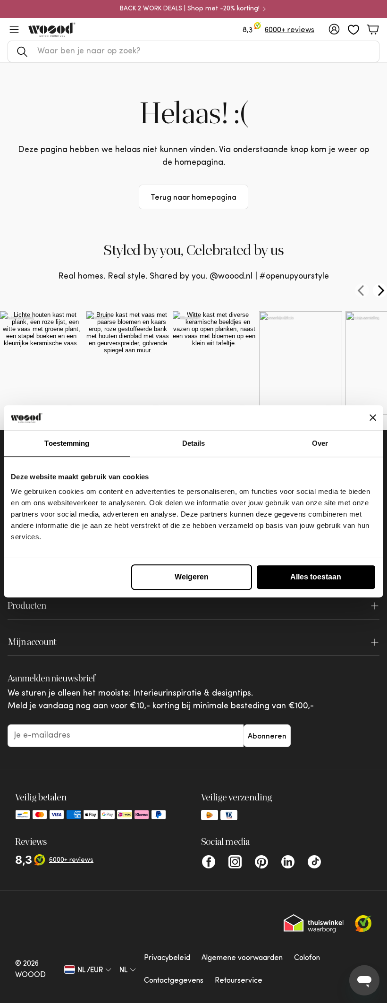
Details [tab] (193, 443)
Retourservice (238, 981)
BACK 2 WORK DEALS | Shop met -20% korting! (190, 9)
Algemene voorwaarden (242, 958)
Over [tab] (320, 443)
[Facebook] (208, 861)
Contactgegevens (173, 981)
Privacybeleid (167, 958)
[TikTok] (314, 861)
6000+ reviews (289, 30)
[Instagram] (235, 861)
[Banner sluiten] (373, 418)
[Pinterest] (261, 861)
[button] (193, 51)
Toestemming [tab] (66, 443)
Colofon (307, 958)
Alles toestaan (315, 577)
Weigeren (192, 577)
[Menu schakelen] (14, 29)
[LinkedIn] (287, 861)
